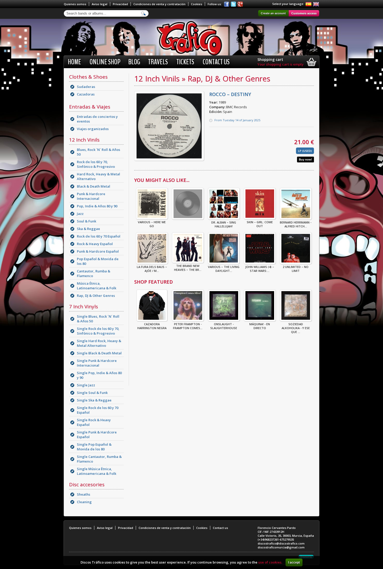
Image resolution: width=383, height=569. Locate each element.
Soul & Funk (86, 221)
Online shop (105, 62)
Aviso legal (99, 4)
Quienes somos (75, 4)
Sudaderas (86, 86)
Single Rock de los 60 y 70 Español (97, 410)
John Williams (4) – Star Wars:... (259, 269)
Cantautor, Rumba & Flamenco (93, 273)
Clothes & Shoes (88, 76)
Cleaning (84, 502)
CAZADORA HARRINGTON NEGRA (151, 326)
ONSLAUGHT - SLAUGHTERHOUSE (223, 326)
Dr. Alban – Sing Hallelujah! (223, 224)
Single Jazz (86, 385)
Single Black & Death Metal (99, 353)
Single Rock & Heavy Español (94, 422)
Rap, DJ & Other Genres (96, 295)
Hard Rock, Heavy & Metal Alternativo (98, 176)
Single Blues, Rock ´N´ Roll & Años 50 (98, 318)
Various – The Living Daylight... (223, 269)
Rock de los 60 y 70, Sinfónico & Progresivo (96, 164)
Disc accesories (86, 484)
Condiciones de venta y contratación (159, 4)
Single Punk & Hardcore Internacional (97, 363)
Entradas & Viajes (89, 106)
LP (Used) (305, 151)
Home (74, 62)
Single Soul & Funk (92, 392)
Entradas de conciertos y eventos (97, 119)
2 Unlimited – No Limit (295, 269)
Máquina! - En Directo (259, 326)
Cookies (196, 4)
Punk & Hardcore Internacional (91, 196)
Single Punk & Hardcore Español (97, 434)
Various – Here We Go (152, 224)
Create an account (273, 13)
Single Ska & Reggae (94, 400)
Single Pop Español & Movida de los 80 (94, 446)
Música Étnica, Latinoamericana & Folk (96, 285)
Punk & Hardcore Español (98, 251)
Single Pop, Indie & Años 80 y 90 (99, 375)
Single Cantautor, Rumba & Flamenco (99, 459)
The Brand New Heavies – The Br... (187, 268)
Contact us (216, 62)
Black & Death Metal (93, 186)
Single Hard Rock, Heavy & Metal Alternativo (99, 343)
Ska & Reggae (88, 228)
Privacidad (120, 4)
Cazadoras (86, 94)
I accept (294, 562)
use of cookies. (270, 562)
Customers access (304, 13)
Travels (158, 62)
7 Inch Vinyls (83, 306)
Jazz (80, 213)
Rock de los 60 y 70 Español (98, 236)
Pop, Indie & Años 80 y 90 (97, 206)
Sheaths (83, 494)
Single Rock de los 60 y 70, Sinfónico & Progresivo (98, 331)
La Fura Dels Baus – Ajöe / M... (152, 269)
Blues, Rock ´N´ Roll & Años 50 (98, 152)
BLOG (134, 62)
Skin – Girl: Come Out (260, 224)
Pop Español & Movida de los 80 (98, 261)
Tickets (185, 62)
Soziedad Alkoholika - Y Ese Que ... (296, 328)
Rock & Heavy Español (95, 243)
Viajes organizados (93, 128)
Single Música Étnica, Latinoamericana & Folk (96, 471)
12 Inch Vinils (84, 139)
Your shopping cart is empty (280, 64)
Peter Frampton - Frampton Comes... (187, 326)
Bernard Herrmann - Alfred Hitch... (295, 224)
